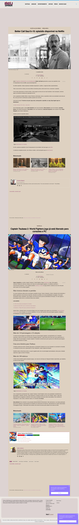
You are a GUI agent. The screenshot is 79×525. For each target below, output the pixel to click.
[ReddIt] (44, 78)
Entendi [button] (67, 521)
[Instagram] (19, 185)
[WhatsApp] (39, 78)
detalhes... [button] (61, 518)
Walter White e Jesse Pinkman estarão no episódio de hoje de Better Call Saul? (56, 170)
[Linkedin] (42, 78)
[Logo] (8, 4)
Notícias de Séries (35, 28)
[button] (76, 4)
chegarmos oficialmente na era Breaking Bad (25, 81)
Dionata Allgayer (21, 180)
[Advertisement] (39, 16)
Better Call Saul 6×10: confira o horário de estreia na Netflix (20, 169)
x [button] (77, 514)
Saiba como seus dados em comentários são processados (32, 217)
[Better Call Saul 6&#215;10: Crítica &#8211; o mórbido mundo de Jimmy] (39, 163)
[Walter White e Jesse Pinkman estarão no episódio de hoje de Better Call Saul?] (57, 163)
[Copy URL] (47, 78)
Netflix (51, 147)
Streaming (45, 28)
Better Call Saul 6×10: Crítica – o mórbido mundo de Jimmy (39, 169)
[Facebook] (32, 78)
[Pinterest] (37, 78)
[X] (34, 78)
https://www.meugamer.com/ (20, 182)
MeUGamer (49, 150)
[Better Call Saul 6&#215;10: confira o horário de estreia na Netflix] (21, 163)
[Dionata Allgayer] (13, 182)
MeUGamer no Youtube (22, 144)
